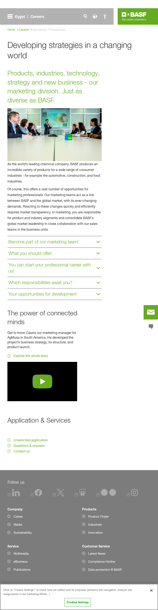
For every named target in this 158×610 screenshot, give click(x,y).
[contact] (151, 312)
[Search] (85, 16)
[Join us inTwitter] (58, 495)
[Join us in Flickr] (106, 495)
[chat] (151, 327)
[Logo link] (134, 16)
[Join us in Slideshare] (80, 495)
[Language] (95, 16)
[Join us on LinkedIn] (14, 495)
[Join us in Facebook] (36, 495)
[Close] (151, 590)
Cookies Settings (78, 602)
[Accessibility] (104, 16)
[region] (79, 597)
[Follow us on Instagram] (132, 495)
